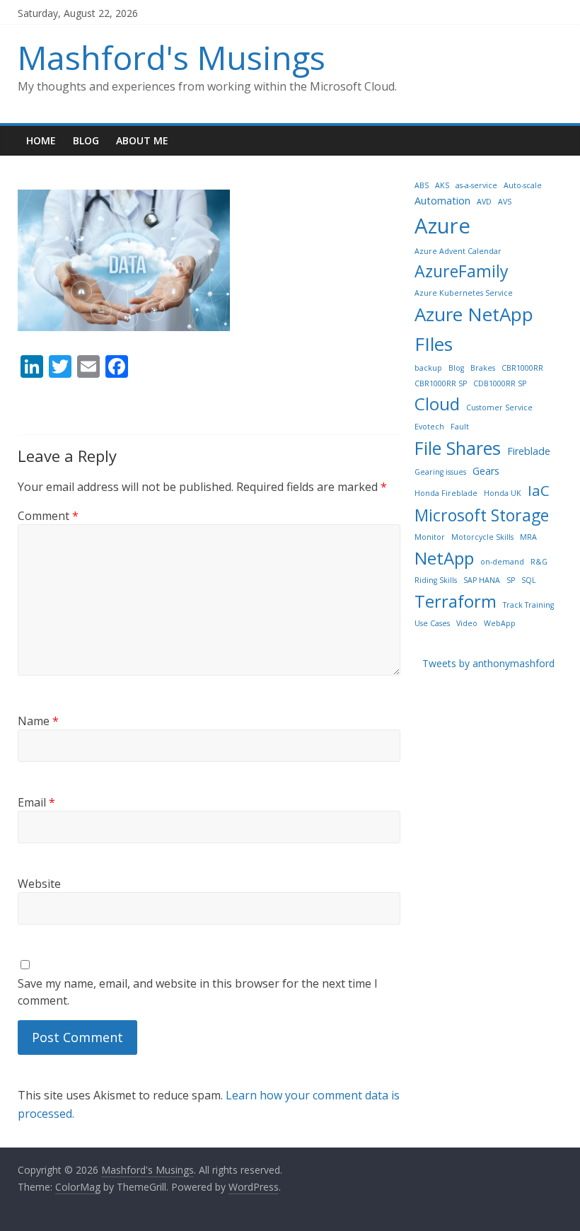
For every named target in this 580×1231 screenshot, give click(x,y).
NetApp (444, 558)
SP (510, 580)
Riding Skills (435, 580)
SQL (528, 580)
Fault (460, 427)
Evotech (429, 427)
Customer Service (499, 407)
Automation (442, 200)
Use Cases (432, 623)
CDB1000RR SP (499, 383)
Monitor (429, 537)
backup (428, 368)
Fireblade (528, 451)
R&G (538, 562)
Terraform (455, 601)
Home (41, 140)
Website (39, 883)
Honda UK (502, 493)
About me (142, 140)
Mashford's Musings (171, 57)
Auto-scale (523, 185)
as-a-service (476, 185)
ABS (421, 185)
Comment (48, 516)
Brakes (482, 368)
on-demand (502, 562)
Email (36, 802)
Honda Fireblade (445, 493)
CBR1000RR (522, 368)
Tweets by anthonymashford (488, 663)
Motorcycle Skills (482, 537)
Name (38, 721)
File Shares (457, 448)
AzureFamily (461, 271)
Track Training (528, 605)
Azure (442, 226)
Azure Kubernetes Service (463, 293)
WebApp (500, 623)
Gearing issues (440, 472)
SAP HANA (481, 580)
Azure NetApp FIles (473, 329)
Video (466, 623)
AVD (484, 202)
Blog (86, 140)
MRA (528, 537)
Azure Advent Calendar (457, 251)
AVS (504, 202)
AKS (442, 185)
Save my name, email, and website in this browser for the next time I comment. (198, 992)
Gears (485, 471)
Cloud (437, 403)
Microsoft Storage (481, 515)
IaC (539, 490)
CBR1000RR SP (440, 383)
